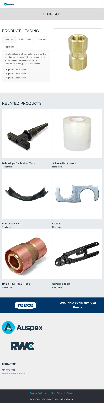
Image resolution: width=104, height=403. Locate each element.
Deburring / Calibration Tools (18, 163)
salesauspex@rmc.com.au (14, 373)
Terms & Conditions (38, 393)
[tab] (9, 39)
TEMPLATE (52, 14)
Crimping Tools (61, 284)
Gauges (56, 223)
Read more (7, 167)
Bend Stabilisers (11, 223)
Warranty (70, 393)
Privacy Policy (56, 393)
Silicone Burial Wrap (64, 163)
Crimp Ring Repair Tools (16, 284)
